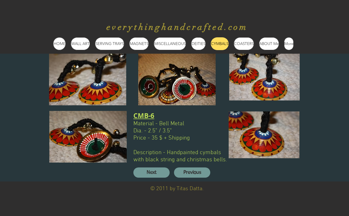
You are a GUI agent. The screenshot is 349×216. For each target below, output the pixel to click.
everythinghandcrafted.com (177, 27)
